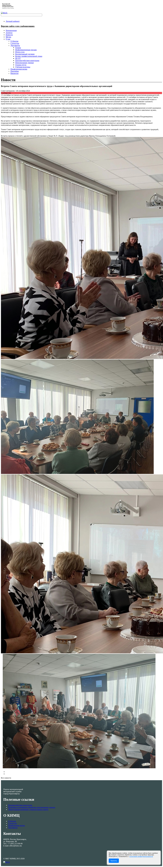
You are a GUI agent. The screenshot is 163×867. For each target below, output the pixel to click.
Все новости (6, 778)
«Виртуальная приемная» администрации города (28, 809)
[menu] (84, 56)
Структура (12, 823)
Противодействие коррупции (20, 805)
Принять (113, 861)
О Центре (12, 821)
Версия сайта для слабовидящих (18, 26)
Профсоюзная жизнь (16, 825)
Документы (13, 828)
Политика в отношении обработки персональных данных (31, 807)
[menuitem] (13, 21)
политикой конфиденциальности (141, 856)
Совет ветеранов (8, 91)
